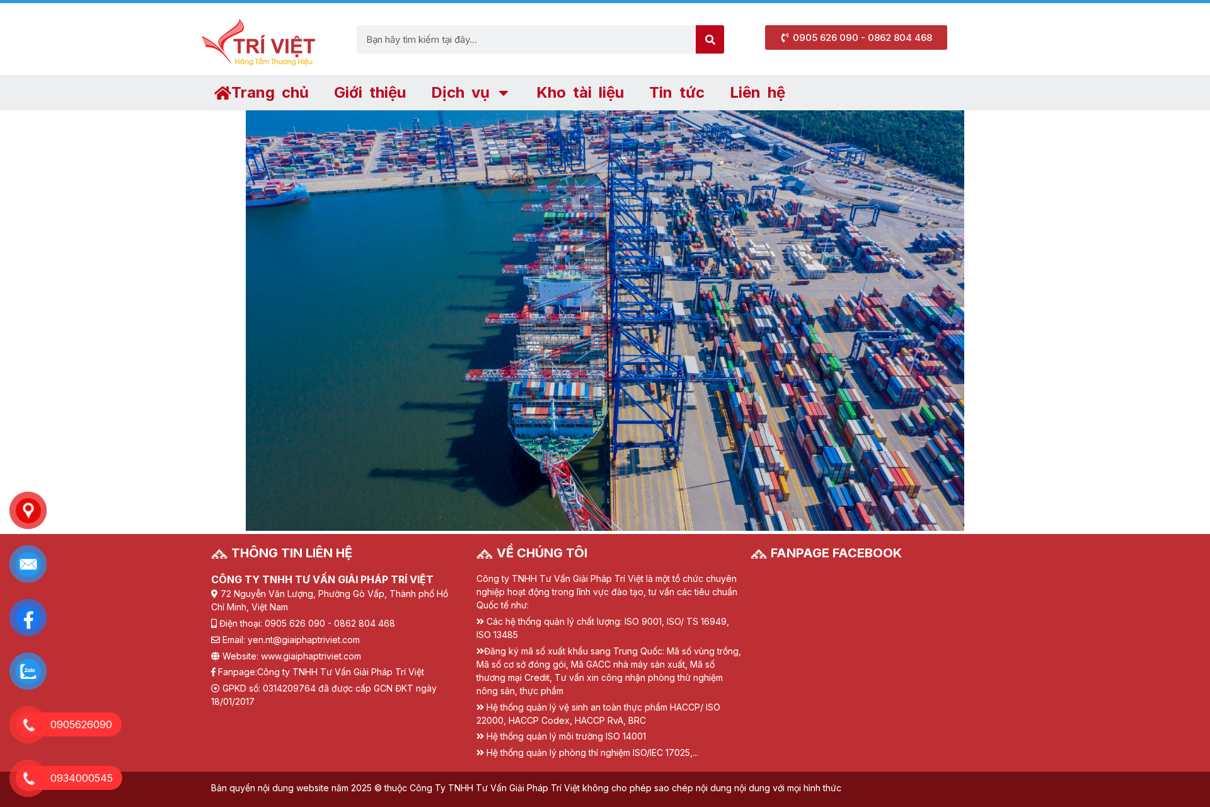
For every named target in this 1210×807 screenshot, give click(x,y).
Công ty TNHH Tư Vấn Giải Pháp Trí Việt (340, 671)
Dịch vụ (460, 92)
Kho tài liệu (580, 92)
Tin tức (677, 92)
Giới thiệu (370, 92)
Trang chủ (270, 92)
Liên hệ (757, 92)
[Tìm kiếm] (710, 39)
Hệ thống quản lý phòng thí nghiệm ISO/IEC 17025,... (592, 752)
